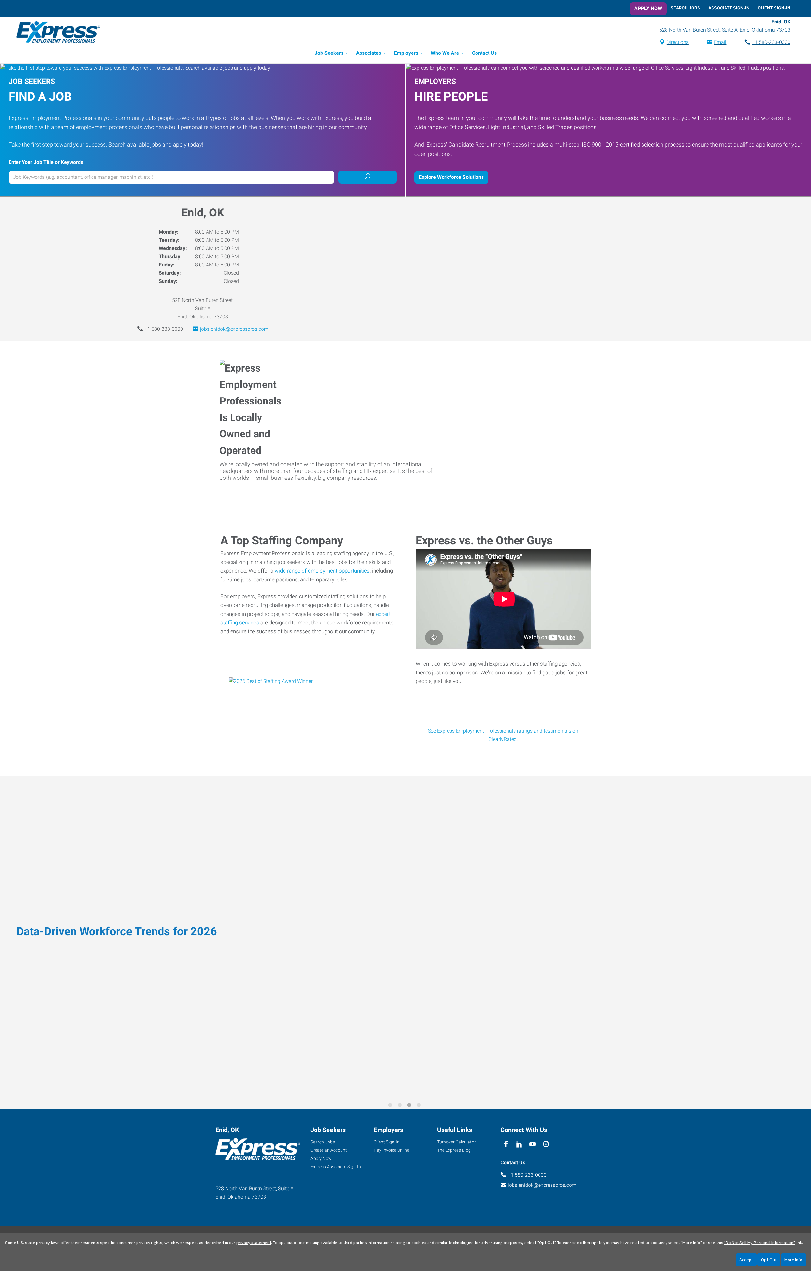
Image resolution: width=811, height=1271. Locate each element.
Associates (368, 53)
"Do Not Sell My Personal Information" (759, 1242)
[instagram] (546, 1144)
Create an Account (328, 1150)
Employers (406, 53)
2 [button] (401, 1106)
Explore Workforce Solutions (451, 177)
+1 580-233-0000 (771, 42)
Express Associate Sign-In (335, 1166)
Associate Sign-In (729, 7)
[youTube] (532, 1144)
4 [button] (420, 1106)
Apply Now (648, 8)
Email (720, 42)
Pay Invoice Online (391, 1150)
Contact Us (484, 53)
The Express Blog (454, 1150)
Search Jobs (685, 7)
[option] (405, 938)
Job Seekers (329, 53)
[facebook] (506, 1144)
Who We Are (445, 53)
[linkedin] (519, 1144)
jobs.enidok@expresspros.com (234, 329)
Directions (678, 42)
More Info (793, 1259)
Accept (746, 1259)
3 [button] (410, 1106)
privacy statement (253, 1242)
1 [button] (391, 1106)
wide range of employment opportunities (322, 570)
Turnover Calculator (456, 1141)
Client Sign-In (774, 7)
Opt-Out (768, 1259)
